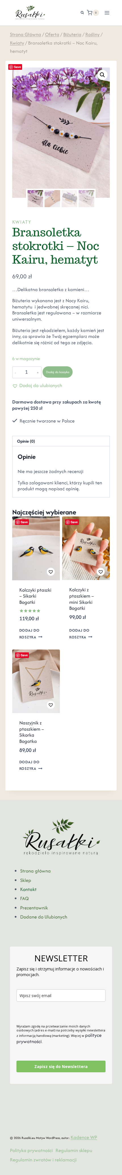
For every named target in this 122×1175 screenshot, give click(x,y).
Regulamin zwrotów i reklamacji (43, 1159)
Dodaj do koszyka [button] (29, 634)
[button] (102, 75)
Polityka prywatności (31, 1150)
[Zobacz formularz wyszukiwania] (79, 12)
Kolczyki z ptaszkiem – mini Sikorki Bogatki (81, 598)
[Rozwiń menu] (107, 12)
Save (17, 67)
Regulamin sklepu (74, 1150)
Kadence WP (84, 1137)
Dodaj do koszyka (57, 372)
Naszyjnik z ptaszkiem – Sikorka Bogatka (31, 732)
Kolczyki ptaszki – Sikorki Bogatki (35, 596)
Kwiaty (21, 221)
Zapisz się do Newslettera (61, 1066)
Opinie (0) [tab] (26, 441)
